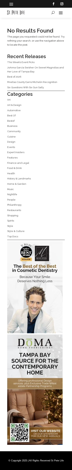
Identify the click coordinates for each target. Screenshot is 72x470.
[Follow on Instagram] (62, 4)
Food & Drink (14, 168)
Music (10, 189)
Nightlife (12, 194)
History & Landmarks (19, 178)
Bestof (11, 120)
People (11, 199)
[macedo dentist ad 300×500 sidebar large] (35, 332)
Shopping (12, 215)
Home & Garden (16, 184)
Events (11, 147)
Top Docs (12, 236)
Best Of (11, 115)
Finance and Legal (18, 163)
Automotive (14, 110)
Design (11, 141)
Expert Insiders (15, 152)
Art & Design (14, 105)
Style (10, 226)
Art (9, 99)
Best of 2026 (14, 76)
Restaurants (14, 210)
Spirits (10, 220)
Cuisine (11, 136)
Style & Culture (16, 231)
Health (11, 173)
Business (12, 126)
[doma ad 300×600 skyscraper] (35, 444)
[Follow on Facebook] (53, 4)
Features (12, 157)
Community (14, 131)
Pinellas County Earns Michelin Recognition (32, 82)
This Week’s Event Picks (21, 62)
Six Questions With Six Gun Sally (25, 87)
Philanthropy (14, 204)
